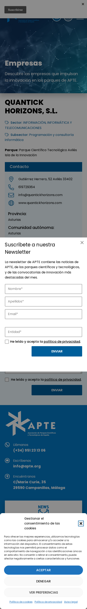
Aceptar (43, 570)
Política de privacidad (48, 602)
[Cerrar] (82, 242)
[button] (81, 523)
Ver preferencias (43, 592)
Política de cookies (21, 602)
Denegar (43, 581)
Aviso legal (71, 602)
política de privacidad (62, 341)
